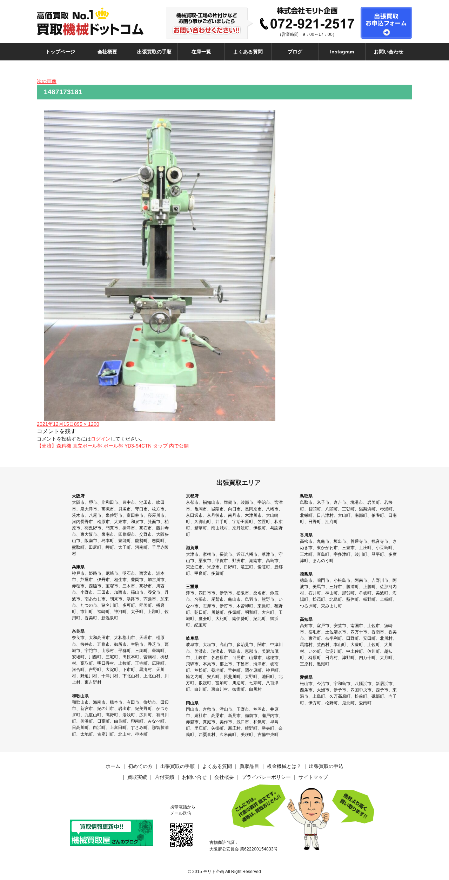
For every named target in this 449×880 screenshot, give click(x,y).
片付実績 (164, 777)
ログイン (100, 439)
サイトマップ (313, 777)
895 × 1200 (86, 424)
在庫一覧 (201, 51)
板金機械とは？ (284, 766)
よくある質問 (248, 51)
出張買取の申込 (326, 766)
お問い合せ (194, 777)
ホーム (113, 766)
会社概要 (107, 51)
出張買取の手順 (154, 51)
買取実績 (137, 777)
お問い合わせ (388, 51)
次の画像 (46, 81)
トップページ (60, 51)
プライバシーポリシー (266, 777)
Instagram (342, 51)
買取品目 (249, 766)
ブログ (295, 51)
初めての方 (140, 766)
